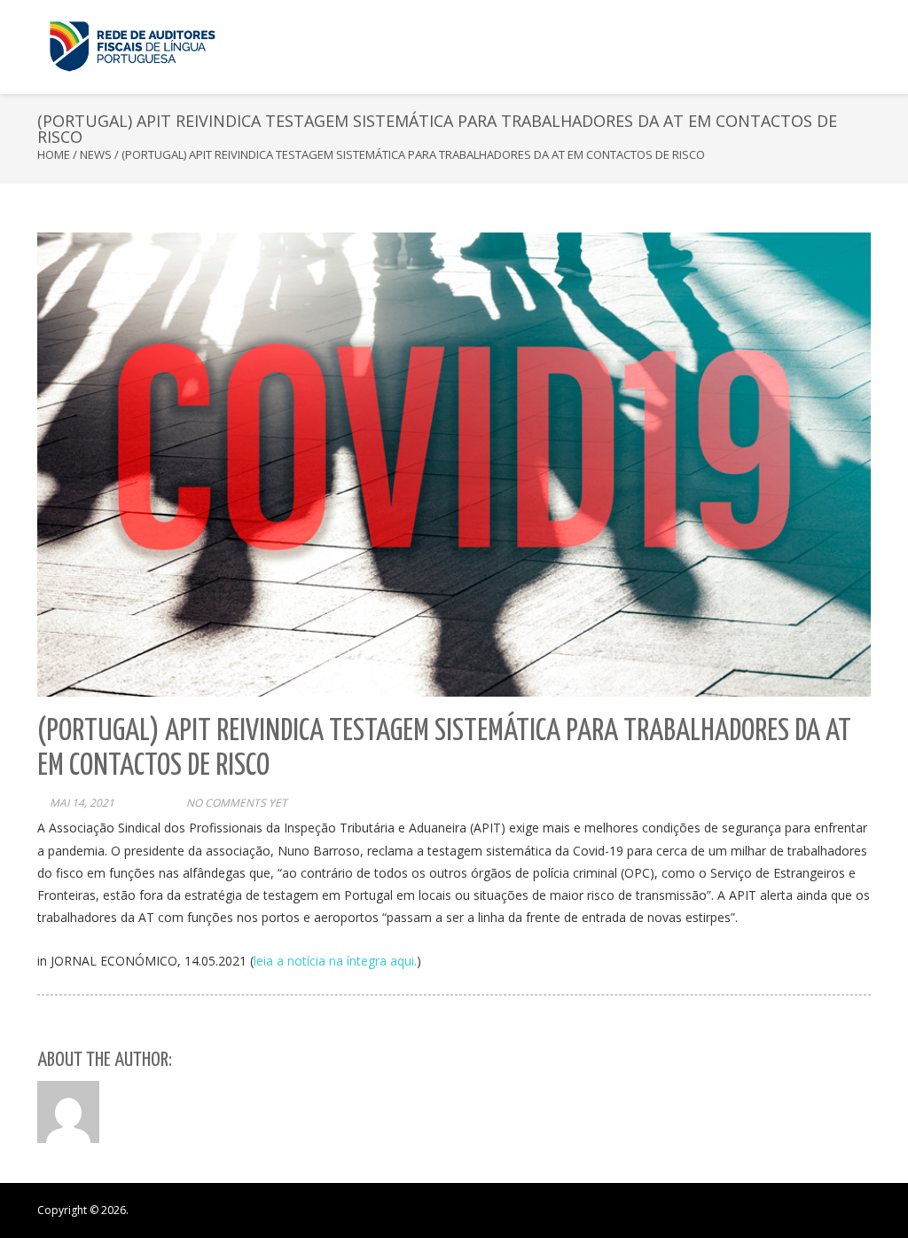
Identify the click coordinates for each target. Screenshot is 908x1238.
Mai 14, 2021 (82, 802)
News (96, 154)
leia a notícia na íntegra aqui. (335, 960)
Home (53, 154)
